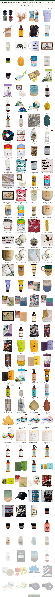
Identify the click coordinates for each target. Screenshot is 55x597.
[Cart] (53, 2)
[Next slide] (13, 16)
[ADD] (52, 21)
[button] (49, 8)
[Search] (51, 2)
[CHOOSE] (13, 21)
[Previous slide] (3, 16)
